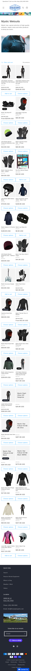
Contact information (16, 667)
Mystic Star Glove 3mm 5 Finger (22, 255)
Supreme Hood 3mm (6, 313)
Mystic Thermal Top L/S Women (22, 314)
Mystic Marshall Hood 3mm (8, 434)
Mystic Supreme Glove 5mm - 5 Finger (21, 142)
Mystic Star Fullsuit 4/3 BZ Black (8, 453)
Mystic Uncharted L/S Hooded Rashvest (6, 518)
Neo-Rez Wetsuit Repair (22, 170)
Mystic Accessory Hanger (7, 284)
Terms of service (12, 664)
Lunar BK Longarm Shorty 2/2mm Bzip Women (8, 546)
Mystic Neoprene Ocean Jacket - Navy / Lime (22, 199)
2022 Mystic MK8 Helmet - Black (8, 199)
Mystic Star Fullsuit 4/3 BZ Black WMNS (22, 453)
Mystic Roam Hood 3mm (7, 343)
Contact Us (24, 669)
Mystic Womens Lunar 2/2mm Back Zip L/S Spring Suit (23, 489)
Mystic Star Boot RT (6, 112)
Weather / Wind (8, 584)
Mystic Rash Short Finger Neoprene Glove (7, 488)
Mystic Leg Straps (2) (21, 227)
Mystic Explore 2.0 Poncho (8, 227)
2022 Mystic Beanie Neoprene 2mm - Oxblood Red (8, 255)
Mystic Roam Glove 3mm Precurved (22, 344)
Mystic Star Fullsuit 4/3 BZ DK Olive (22, 425)
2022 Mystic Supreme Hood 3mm (21, 113)
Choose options (23, 93)
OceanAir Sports (15, 660)
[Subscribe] (24, 633)
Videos (5, 588)
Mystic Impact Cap (20, 546)
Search (5, 572)
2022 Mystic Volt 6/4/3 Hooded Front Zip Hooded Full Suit (8, 82)
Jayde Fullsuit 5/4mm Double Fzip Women (6, 404)
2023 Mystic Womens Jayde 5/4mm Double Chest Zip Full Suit (21, 373)
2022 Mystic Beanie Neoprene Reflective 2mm (8, 142)
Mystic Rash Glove (20, 284)
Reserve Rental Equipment (11, 576)
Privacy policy (22, 662)
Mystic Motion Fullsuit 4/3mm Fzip (21, 518)
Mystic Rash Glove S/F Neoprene (21, 395)
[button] (3, 8)
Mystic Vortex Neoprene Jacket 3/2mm (7, 373)
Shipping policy (21, 664)
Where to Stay (7, 580)
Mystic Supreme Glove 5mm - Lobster (7, 171)
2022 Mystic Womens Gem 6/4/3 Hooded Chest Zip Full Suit (22, 82)
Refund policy (14, 662)
